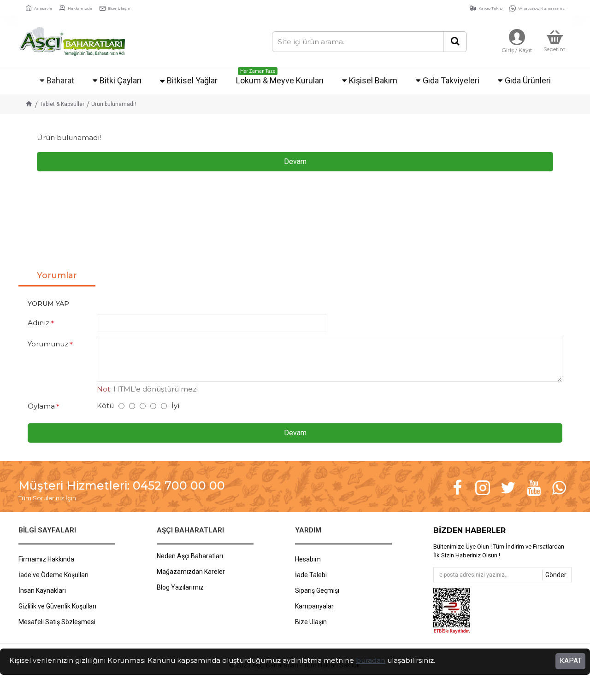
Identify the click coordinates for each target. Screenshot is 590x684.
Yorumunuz (48, 343)
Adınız (38, 322)
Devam (295, 161)
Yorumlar (57, 275)
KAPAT (571, 660)
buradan (370, 660)
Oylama (41, 406)
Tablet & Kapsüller (62, 104)
